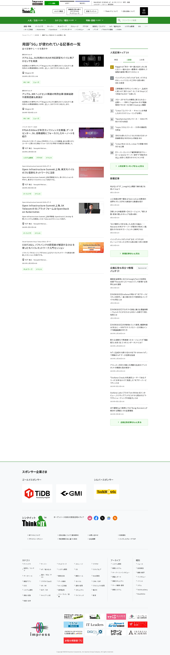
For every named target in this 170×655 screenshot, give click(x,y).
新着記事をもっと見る (131, 253)
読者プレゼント (91, 11)
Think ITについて (111, 11)
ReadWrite (141, 594)
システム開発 (129, 26)
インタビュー (80, 29)
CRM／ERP (97, 581)
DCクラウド (118, 2)
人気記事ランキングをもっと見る (131, 166)
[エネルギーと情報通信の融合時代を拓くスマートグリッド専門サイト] (116, 625)
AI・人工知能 (29, 29)
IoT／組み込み (115, 26)
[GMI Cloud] (71, 493)
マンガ (96, 29)
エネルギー (97, 4)
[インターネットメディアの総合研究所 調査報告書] (137, 617)
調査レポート (116, 577)
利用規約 (122, 535)
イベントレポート (66, 29)
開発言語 (61, 576)
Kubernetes (41, 29)
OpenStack (53, 29)
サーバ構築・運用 (118, 585)
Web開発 (96, 576)
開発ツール (79, 576)
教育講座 (110, 4)
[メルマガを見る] (90, 518)
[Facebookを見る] (96, 518)
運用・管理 (79, 585)
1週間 (129, 60)
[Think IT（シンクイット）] (34, 524)
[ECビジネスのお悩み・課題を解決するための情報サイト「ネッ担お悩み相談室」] (73, 641)
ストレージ (74, 26)
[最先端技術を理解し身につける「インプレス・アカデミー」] (137, 633)
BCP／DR (44, 590)
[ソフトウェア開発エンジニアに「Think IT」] (95, 617)
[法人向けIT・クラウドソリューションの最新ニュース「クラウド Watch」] (73, 625)
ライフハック (80, 595)
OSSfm (119, 29)
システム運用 (28, 590)
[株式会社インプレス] (40, 629)
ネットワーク (62, 26)
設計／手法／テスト (46, 576)
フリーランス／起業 (64, 595)
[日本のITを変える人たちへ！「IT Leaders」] (95, 625)
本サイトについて (34, 535)
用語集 (37, 35)
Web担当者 (97, 2)
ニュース (140, 564)
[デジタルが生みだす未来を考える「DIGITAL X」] (95, 633)
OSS (25, 585)
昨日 (116, 60)
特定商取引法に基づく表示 (68, 539)
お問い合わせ (93, 535)
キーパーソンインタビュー (121, 572)
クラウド (85, 26)
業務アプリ (27, 581)
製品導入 (82, 3)
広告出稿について (129, 11)
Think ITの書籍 (107, 29)
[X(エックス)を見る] (102, 518)
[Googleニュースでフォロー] (108, 518)
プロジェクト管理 (99, 585)
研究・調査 (126, 2)
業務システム (116, 568)
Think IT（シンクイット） (34, 10)
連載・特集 (27, 26)
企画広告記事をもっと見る (131, 422)
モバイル (78, 581)
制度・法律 (27, 601)
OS (139, 26)
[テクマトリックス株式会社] (106, 491)
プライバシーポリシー (36, 539)
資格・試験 (27, 595)
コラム (139, 585)
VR (89, 29)
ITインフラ (39, 26)
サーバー (50, 26)
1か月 (142, 60)
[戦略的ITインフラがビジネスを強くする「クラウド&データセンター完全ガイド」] (73, 617)
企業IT (67, 3)
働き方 (95, 590)
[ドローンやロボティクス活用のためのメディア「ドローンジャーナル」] (116, 633)
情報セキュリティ (117, 581)
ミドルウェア (97, 569)
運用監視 (61, 590)
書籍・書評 (140, 572)
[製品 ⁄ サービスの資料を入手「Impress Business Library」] (73, 633)
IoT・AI (111, 2)
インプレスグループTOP (127, 539)
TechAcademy (142, 590)
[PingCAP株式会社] (37, 493)
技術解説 (140, 568)
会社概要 (92, 539)
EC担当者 (105, 2)
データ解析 (62, 581)
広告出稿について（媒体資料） (69, 535)
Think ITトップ (27, 35)
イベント (140, 581)
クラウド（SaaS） (46, 581)
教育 (94, 595)
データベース (28, 576)
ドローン (104, 4)
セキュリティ (80, 590)
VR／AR (44, 585)
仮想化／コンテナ (99, 26)
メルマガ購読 (58, 11)
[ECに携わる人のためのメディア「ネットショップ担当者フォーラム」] (137, 625)
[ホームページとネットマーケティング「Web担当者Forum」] (116, 617)
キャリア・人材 (45, 595)
